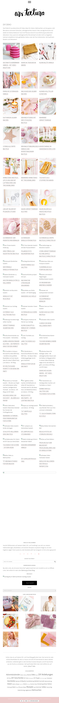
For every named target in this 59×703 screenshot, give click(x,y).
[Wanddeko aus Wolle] (29, 293)
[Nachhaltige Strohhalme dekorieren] (29, 277)
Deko (33, 675)
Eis (40, 678)
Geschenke (11, 681)
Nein (26, 700)
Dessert (37, 674)
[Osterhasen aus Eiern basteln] (29, 309)
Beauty (25, 675)
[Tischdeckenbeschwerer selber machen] (47, 338)
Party (17, 687)
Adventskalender (13, 674)
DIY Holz (26, 678)
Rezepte (30, 687)
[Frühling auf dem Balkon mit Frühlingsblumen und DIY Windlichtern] (46, 439)
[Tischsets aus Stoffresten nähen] (47, 174)
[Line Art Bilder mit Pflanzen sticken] (11, 206)
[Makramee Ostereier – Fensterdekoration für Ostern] (11, 412)
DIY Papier (37, 678)
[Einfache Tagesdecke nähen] (29, 59)
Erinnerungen (44, 678)
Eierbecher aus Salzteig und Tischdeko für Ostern (47, 391)
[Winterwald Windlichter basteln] (11, 264)
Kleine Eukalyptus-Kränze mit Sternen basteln (28, 327)
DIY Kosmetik (31, 678)
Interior (25, 684)
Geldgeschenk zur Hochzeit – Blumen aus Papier (11, 397)
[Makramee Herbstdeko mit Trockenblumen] (29, 174)
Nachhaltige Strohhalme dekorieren (25, 282)
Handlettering (30, 681)
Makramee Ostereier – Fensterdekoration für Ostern (10, 418)
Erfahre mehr (34, 700)
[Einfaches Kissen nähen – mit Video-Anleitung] (47, 367)
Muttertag (40, 684)
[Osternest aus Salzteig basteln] (11, 309)
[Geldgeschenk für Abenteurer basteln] (26, 604)
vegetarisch (28, 690)
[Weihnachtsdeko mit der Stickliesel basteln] (29, 114)
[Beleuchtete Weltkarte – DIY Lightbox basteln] (29, 392)
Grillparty (23, 681)
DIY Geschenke (17, 678)
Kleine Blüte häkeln (46, 63)
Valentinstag (21, 690)
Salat (34, 687)
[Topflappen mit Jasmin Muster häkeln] (48, 622)
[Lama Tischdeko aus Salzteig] (29, 338)
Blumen (29, 675)
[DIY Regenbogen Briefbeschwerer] (47, 279)
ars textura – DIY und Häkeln (29, 12)
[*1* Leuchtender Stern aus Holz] (47, 410)
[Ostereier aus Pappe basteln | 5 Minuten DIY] (47, 234)
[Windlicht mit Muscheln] (11, 293)
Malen (36, 684)
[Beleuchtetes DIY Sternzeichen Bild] (47, 428)
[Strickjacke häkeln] (48, 604)
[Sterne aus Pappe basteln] (11, 143)
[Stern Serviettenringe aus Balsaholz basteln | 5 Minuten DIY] (47, 248)
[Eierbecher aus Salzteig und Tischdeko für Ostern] (47, 385)
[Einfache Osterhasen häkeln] (11, 88)
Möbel (45, 684)
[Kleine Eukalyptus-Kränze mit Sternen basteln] (29, 322)
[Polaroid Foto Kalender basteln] (29, 248)
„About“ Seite (31, 666)
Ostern (14, 687)
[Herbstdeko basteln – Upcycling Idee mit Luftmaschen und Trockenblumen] (11, 174)
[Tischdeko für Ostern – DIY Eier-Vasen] (11, 441)
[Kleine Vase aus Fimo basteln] (47, 309)
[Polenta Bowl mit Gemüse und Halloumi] (10, 622)
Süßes (44, 687)
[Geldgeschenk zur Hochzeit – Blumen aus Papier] (11, 392)
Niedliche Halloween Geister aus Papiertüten (46, 463)
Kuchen (32, 684)
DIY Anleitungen (45, 674)
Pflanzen (20, 687)
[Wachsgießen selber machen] (29, 88)
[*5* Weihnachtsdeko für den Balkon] (11, 458)
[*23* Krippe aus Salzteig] (29, 408)
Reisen (24, 687)
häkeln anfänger (15, 684)
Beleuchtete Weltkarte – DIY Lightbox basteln (27, 397)
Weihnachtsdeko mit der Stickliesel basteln (28, 120)
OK (21, 700)
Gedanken (49, 678)
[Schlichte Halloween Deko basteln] (11, 428)
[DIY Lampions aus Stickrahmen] (29, 428)
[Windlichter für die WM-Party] (29, 360)
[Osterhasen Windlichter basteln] (29, 234)
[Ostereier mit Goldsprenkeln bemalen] (47, 293)
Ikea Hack (21, 684)
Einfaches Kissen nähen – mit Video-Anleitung (45, 373)
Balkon (22, 675)
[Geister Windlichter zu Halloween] (11, 277)
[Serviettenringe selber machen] (11, 322)
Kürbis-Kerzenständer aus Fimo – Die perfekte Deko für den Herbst (11, 343)
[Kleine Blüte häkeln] (47, 59)
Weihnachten (36, 690)
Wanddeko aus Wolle (28, 296)
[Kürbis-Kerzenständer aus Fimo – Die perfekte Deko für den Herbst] (11, 338)
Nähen (50, 684)
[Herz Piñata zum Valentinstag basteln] (11, 248)
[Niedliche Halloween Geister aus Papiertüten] (47, 458)
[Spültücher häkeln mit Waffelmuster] (48, 640)
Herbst (36, 681)
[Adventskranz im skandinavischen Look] (47, 143)
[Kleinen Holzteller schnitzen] (47, 88)
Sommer (38, 687)
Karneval (28, 684)
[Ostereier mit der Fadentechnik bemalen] (11, 234)
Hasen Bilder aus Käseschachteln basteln (45, 211)
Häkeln (9, 684)
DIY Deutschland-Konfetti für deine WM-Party (11, 368)
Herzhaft (41, 681)
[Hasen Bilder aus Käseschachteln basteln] (47, 206)
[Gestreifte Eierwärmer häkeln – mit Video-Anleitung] (11, 59)
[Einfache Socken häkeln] (33, 622)
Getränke (17, 681)
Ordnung (9, 687)
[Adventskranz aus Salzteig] (28, 261)
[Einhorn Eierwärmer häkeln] (29, 441)
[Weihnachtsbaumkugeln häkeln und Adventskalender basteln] (29, 143)
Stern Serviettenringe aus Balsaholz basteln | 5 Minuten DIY (47, 253)
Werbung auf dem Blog (28, 570)
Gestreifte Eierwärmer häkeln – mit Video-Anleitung (11, 65)
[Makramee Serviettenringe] (47, 114)
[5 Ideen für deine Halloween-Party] (47, 320)
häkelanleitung (48, 681)
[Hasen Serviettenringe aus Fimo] (29, 206)
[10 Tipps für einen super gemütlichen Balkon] (10, 604)
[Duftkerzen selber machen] (11, 114)
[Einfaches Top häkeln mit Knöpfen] (10, 640)
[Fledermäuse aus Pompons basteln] (47, 264)
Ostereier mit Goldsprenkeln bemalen (44, 298)
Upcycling (49, 687)
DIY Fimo (9, 678)
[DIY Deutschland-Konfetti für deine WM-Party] (11, 363)
